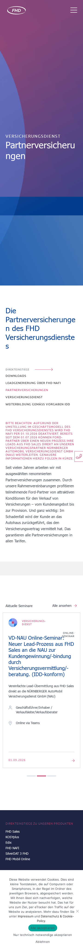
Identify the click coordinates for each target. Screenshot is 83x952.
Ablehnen (43, 942)
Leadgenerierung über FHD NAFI (33, 383)
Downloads (16, 376)
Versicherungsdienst (24, 397)
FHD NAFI (12, 848)
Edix (9, 842)
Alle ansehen (61, 605)
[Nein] (77, 911)
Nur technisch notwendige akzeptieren (42, 935)
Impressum (25, 916)
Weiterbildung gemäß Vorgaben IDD (38, 404)
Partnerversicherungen (27, 390)
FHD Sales (13, 831)
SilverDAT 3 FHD (17, 853)
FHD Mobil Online (18, 859)
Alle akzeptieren (43, 928)
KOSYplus (12, 837)
